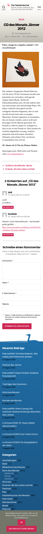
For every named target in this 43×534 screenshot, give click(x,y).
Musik (21, 19)
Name (5, 283)
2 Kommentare (32, 36)
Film (4, 492)
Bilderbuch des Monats (13, 467)
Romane (8, 476)
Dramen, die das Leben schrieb (17, 485)
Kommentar (7, 261)
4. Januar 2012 (14, 36)
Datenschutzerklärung (21, 529)
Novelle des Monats (12, 400)
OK (21, 522)
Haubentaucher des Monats (16, 495)
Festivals (6, 488)
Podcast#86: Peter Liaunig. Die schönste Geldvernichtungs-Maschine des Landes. (21, 411)
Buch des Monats (10, 470)
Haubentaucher (24, 33)
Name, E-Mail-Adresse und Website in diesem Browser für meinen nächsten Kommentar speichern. (22, 317)
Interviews (7, 499)
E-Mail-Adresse (9, 293)
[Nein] (40, 522)
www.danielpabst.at (15, 154)
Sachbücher (9, 479)
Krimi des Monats (10, 392)
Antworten (8, 207)
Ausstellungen (9, 460)
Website (5, 304)
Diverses (6, 482)
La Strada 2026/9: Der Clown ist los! (20, 434)
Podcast (6, 509)
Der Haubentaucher (20, 5)
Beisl (4, 464)
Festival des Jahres (11, 365)
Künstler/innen (9, 502)
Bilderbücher (9, 473)
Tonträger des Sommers (14, 384)
